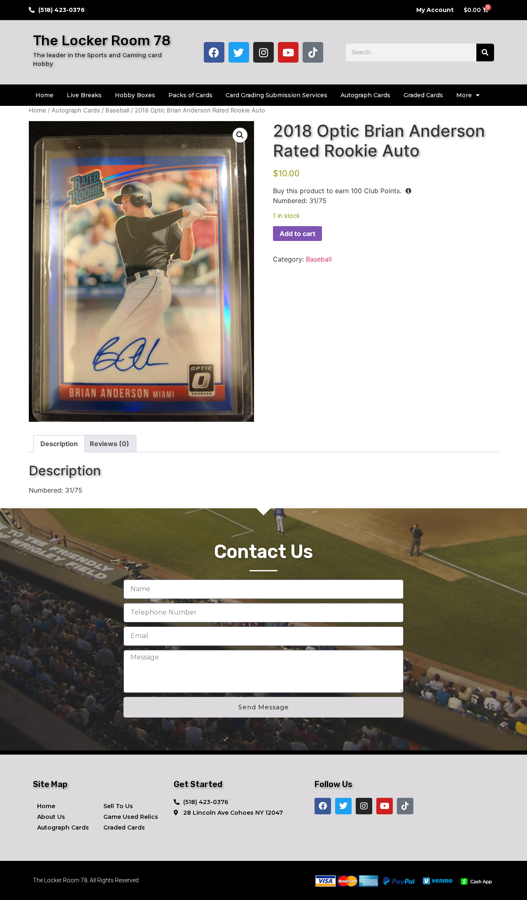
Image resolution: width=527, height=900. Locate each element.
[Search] (485, 52)
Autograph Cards (365, 95)
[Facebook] (214, 52)
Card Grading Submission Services (276, 95)
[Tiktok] (313, 52)
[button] (240, 135)
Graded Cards (423, 95)
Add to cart (297, 233)
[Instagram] (263, 52)
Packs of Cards (190, 95)
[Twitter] (239, 52)
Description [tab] (59, 443)
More (464, 95)
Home (44, 95)
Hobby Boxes (135, 95)
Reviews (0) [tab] (109, 443)
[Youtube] (288, 52)
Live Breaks (84, 95)
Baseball (117, 110)
